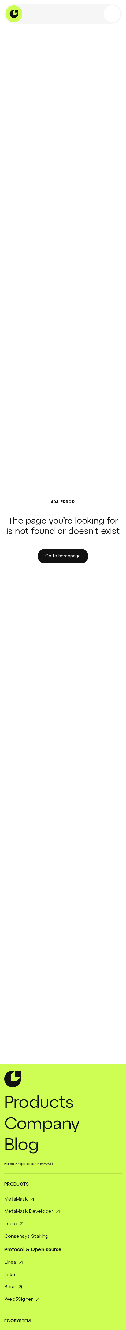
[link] (63, 556)
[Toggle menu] (112, 13)
